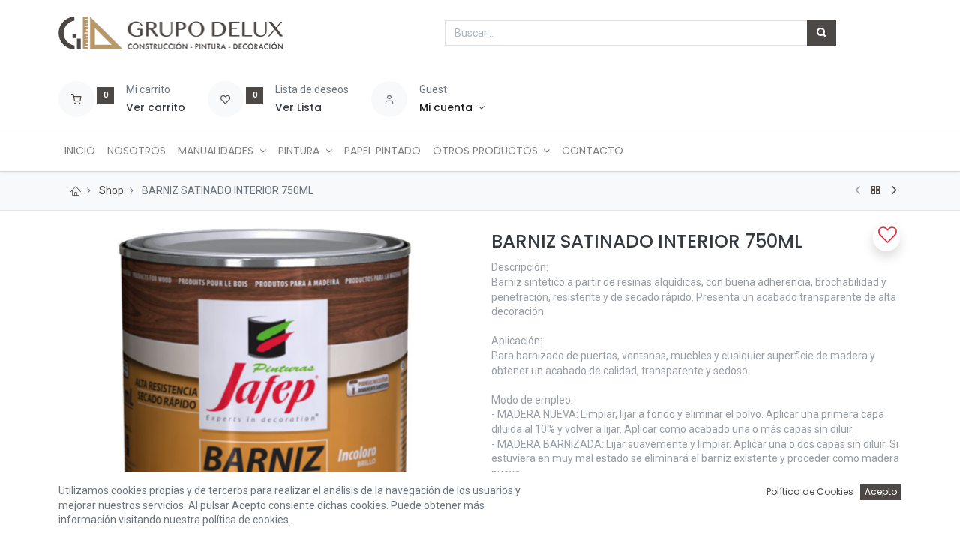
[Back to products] (876, 190)
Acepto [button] (881, 491)
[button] (886, 237)
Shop (111, 190)
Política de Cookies (810, 491)
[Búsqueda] (821, 33)
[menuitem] (79, 151)
